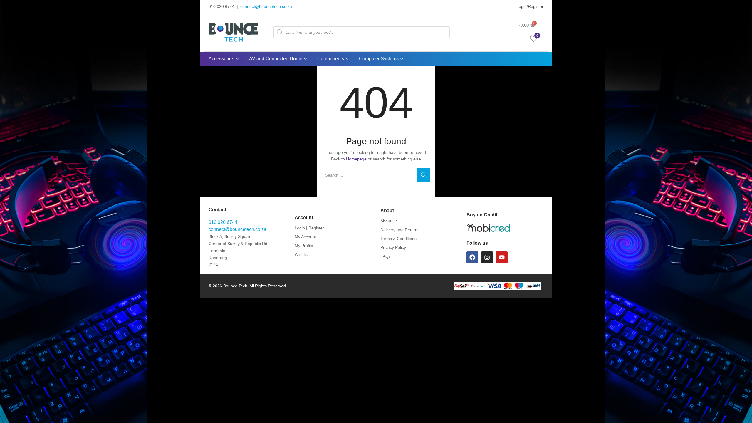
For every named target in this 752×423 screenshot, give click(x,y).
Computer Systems (379, 58)
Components (331, 58)
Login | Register (309, 228)
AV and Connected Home (276, 58)
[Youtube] (502, 257)
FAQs (385, 256)
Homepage (356, 159)
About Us (388, 221)
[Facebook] (472, 257)
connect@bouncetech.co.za (266, 6)
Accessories (222, 58)
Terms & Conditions (398, 238)
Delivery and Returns (399, 229)
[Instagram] (487, 257)
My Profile (304, 245)
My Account (305, 236)
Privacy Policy (393, 247)
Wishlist (302, 254)
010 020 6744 (223, 222)
